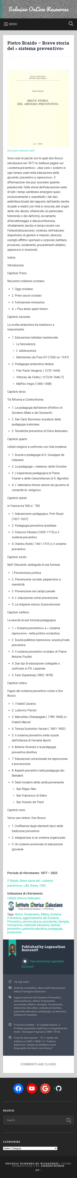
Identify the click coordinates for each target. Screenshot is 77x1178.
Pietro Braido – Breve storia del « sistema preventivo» (38, 45)
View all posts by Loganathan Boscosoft (43, 964)
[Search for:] (38, 1120)
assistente (50, 921)
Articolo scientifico (25, 987)
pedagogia (55, 928)
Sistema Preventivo (25, 1014)
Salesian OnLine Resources (39, 9)
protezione (14, 932)
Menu (13, 24)
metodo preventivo (50, 1007)
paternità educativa (34, 928)
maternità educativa (36, 925)
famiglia (63, 921)
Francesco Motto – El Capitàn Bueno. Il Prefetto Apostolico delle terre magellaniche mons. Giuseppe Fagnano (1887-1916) (40, 1028)
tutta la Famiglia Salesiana (30, 991)
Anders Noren (52, 1165)
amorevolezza (32, 921)
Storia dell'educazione (51, 987)
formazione (14, 925)
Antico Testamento (27, 914)
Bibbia (45, 914)
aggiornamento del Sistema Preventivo (37, 997)
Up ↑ (38, 1170)
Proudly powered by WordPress (31, 1163)
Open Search (70, 24)
